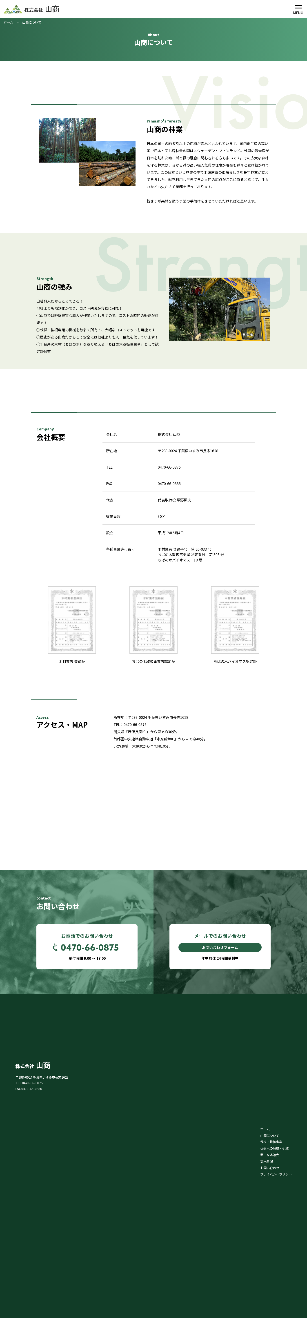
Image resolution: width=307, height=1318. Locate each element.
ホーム (8, 22)
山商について (269, 1135)
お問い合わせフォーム (220, 947)
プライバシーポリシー (276, 1174)
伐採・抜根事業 (271, 1141)
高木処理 (266, 1161)
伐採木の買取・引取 (274, 1148)
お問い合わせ (269, 1167)
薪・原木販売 (269, 1154)
